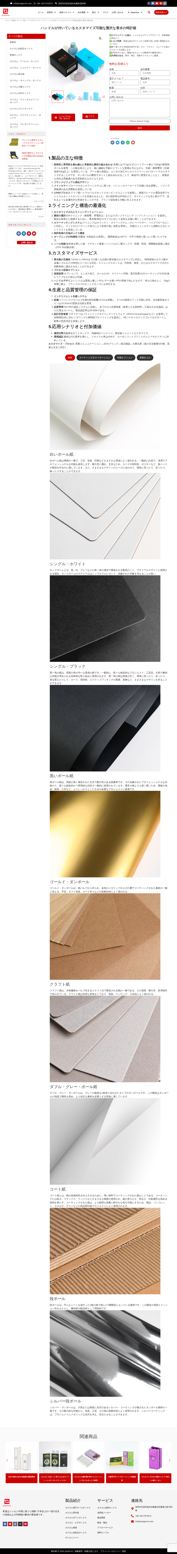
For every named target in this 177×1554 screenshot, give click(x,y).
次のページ (103, 96)
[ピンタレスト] (161, 3)
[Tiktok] (165, 3)
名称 (111, 69)
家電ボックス (16, 54)
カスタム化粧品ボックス (21, 48)
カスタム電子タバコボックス (77, 1507)
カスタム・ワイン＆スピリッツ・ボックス (25, 101)
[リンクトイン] (24, 233)
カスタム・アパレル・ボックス (24, 61)
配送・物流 (102, 1522)
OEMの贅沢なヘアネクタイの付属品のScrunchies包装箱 (32, 156)
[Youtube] (157, 3)
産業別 (50, 12)
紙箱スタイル (65, 12)
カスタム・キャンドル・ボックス (25, 80)
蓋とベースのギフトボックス (34, 20)
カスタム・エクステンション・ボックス (25, 116)
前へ (49, 96)
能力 (94, 12)
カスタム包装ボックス (107, 1507)
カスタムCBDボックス (20, 93)
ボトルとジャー (72, 1537)
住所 (142, 88)
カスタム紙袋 (71, 1527)
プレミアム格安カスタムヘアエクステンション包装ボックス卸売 (32, 143)
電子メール (115, 78)
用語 (124, 1551)
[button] (149, 12)
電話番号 (145, 78)
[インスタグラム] (149, 3)
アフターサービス (105, 1527)
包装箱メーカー (104, 1512)
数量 (111, 88)
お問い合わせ (117, 12)
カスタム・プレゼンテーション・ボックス (25, 125)
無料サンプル (103, 1532)
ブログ (105, 12)
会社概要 (81, 12)
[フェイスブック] (153, 3)
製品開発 (101, 1517)
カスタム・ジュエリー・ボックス (25, 67)
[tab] (70, 358)
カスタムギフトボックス (76, 1517)
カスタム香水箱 (17, 74)
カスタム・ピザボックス (76, 1522)
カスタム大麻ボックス (20, 86)
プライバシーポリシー (110, 1551)
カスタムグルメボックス (21, 108)
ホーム (41, 12)
